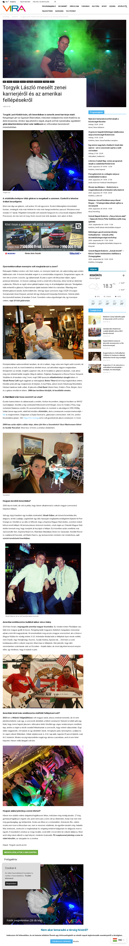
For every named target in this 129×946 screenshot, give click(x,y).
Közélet (121, 6)
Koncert (23, 82)
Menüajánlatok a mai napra (20, 852)
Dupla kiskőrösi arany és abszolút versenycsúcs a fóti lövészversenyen (113, 343)
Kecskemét (62, 6)
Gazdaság (59, 11)
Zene (52, 82)
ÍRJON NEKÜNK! (25, 2)
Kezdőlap (6, 17)
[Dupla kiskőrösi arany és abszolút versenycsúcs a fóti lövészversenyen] (94, 344)
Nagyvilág (30, 82)
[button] (126, 7)
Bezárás (76, 941)
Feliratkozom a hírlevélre (61, 941)
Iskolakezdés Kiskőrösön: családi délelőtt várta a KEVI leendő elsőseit (113, 331)
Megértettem (11, 883)
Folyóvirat (71, 11)
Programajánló (49, 6)
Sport (104, 6)
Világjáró (46, 82)
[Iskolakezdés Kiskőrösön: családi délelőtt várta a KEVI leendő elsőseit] (94, 332)
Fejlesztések (47, 11)
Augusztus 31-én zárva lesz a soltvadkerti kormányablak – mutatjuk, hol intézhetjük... (113, 367)
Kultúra (95, 6)
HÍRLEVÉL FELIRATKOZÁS (41, 2)
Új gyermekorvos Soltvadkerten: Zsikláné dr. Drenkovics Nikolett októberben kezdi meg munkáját (114, 355)
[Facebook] (55, 2)
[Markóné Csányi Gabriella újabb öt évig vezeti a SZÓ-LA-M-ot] (94, 320)
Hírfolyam (74, 6)
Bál (4, 82)
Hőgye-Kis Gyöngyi (31, 418)
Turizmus (85, 6)
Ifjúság (112, 6)
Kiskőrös (16, 82)
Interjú (9, 82)
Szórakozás (38, 82)
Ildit (4, 415)
